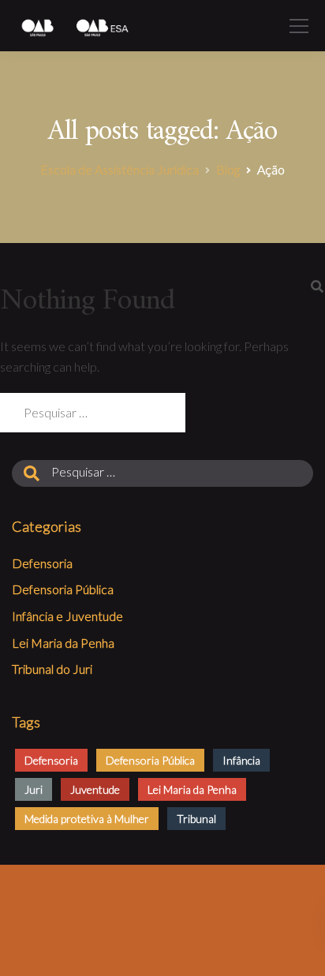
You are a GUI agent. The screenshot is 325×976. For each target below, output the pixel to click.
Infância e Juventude (67, 615)
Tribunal (196, 818)
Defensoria (42, 562)
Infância (241, 760)
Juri (33, 789)
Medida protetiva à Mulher (86, 818)
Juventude (95, 789)
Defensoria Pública (63, 588)
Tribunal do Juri (52, 668)
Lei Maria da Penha (63, 642)
